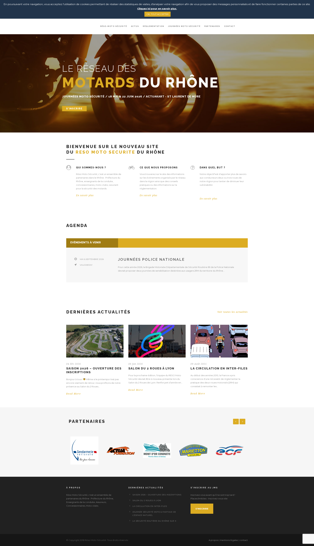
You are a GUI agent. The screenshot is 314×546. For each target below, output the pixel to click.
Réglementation (153, 26)
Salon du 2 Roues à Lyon (151, 368)
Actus (135, 26)
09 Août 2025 (199, 364)
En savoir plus (85, 195)
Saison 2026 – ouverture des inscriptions (156, 495)
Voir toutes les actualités (232, 312)
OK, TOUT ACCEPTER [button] (157, 14)
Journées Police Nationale (151, 259)
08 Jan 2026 (135, 364)
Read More (73, 393)
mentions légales (229, 540)
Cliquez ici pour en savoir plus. (157, 8)
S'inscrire (201, 508)
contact (243, 540)
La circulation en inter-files (219, 368)
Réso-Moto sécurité (113, 26)
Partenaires (212, 26)
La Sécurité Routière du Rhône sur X (154, 521)
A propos (214, 540)
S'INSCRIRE (74, 108)
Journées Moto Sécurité (184, 26)
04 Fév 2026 (73, 364)
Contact (229, 26)
